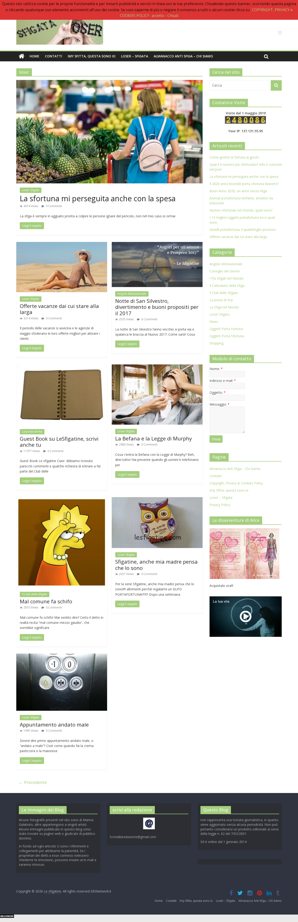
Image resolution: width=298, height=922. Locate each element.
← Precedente (33, 782)
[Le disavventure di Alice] (244, 531)
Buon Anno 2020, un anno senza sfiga (238, 191)
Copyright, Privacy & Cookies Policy (236, 483)
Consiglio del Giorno (225, 271)
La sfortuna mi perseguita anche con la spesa (98, 198)
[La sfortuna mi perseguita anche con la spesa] (109, 82)
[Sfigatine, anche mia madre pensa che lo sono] (157, 499)
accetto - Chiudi (165, 15)
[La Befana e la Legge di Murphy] (157, 367)
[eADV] (280, 32)
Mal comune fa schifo (46, 601)
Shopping (217, 343)
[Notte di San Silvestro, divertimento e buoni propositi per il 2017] (157, 244)
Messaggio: (220, 404)
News (214, 321)
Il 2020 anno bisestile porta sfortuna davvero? (244, 184)
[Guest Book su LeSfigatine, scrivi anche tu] (61, 367)
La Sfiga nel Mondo (224, 307)
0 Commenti (53, 206)
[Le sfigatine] (21, 56)
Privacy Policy (220, 504)
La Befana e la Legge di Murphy (153, 438)
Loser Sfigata (30, 190)
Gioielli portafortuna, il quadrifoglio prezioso (243, 229)
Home (34, 56)
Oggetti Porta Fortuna (226, 329)
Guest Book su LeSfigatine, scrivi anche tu (59, 441)
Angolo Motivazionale (132, 294)
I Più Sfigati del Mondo (227, 278)
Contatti (53, 56)
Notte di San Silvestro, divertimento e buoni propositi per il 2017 (156, 307)
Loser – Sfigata (134, 56)
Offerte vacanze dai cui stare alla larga (59, 308)
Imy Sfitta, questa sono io (91, 56)
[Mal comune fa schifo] (61, 499)
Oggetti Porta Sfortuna (227, 336)
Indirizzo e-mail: (223, 380)
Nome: (216, 369)
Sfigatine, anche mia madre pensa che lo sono (156, 564)
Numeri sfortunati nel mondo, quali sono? (241, 210)
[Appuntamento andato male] (61, 656)
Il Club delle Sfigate (34, 594)
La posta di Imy (32, 431)
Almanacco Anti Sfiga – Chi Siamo (183, 56)
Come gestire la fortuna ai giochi (234, 157)
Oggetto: (218, 392)
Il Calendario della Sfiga (227, 285)
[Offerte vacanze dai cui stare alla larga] (61, 244)
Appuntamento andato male (54, 724)
